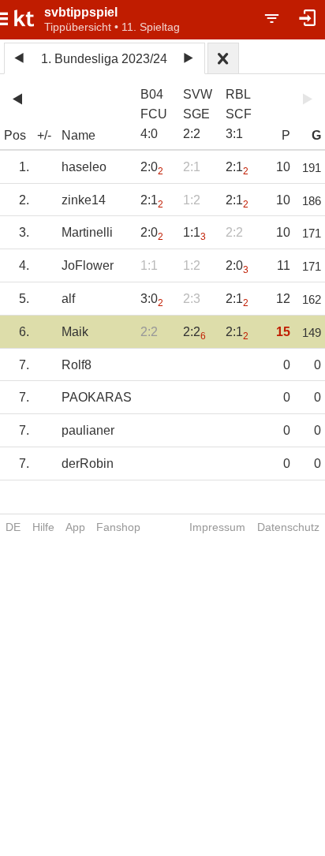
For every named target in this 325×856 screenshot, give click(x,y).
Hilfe (43, 527)
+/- (44, 135)
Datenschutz (288, 527)
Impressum (217, 527)
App (75, 527)
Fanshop (118, 527)
